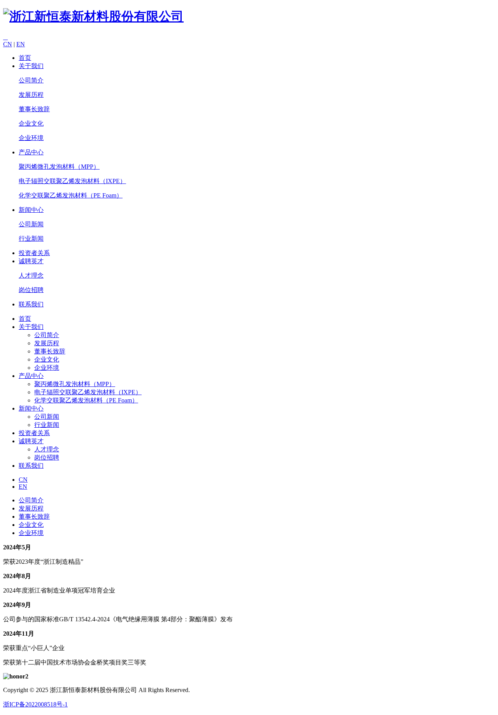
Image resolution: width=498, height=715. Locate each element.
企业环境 (31, 138)
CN (7, 44)
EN (20, 44)
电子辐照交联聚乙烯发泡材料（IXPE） (72, 181)
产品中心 (31, 152)
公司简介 (31, 80)
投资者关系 (34, 253)
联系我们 (31, 304)
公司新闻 (31, 224)
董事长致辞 (34, 109)
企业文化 (31, 123)
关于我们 (31, 66)
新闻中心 (31, 209)
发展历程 (31, 94)
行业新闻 (31, 238)
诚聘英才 (31, 261)
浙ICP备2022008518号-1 (35, 704)
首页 (25, 57)
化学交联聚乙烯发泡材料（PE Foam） (71, 195)
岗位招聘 (31, 290)
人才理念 (31, 275)
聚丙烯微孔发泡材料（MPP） (59, 166)
